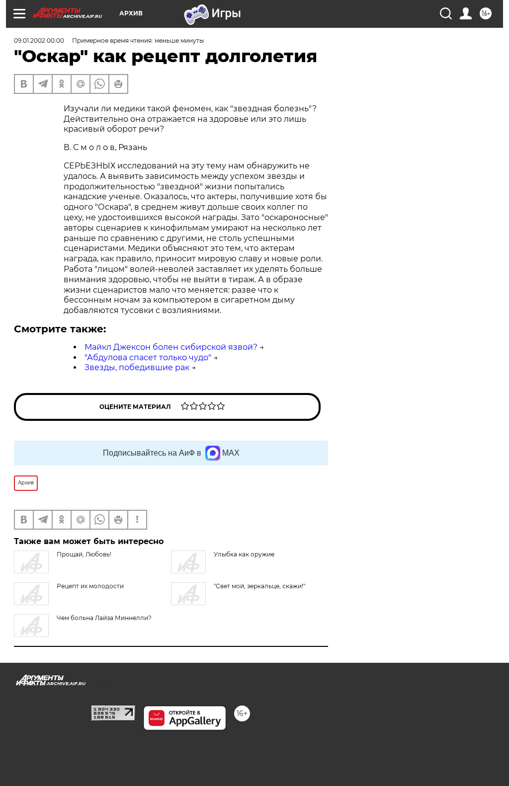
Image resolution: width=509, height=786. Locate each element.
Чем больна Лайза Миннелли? (104, 618)
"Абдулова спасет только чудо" (148, 357)
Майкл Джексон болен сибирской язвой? (171, 347)
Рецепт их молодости (90, 586)
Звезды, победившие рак (137, 367)
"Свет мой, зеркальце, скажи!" (259, 586)
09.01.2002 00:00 (39, 40)
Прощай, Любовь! (84, 554)
